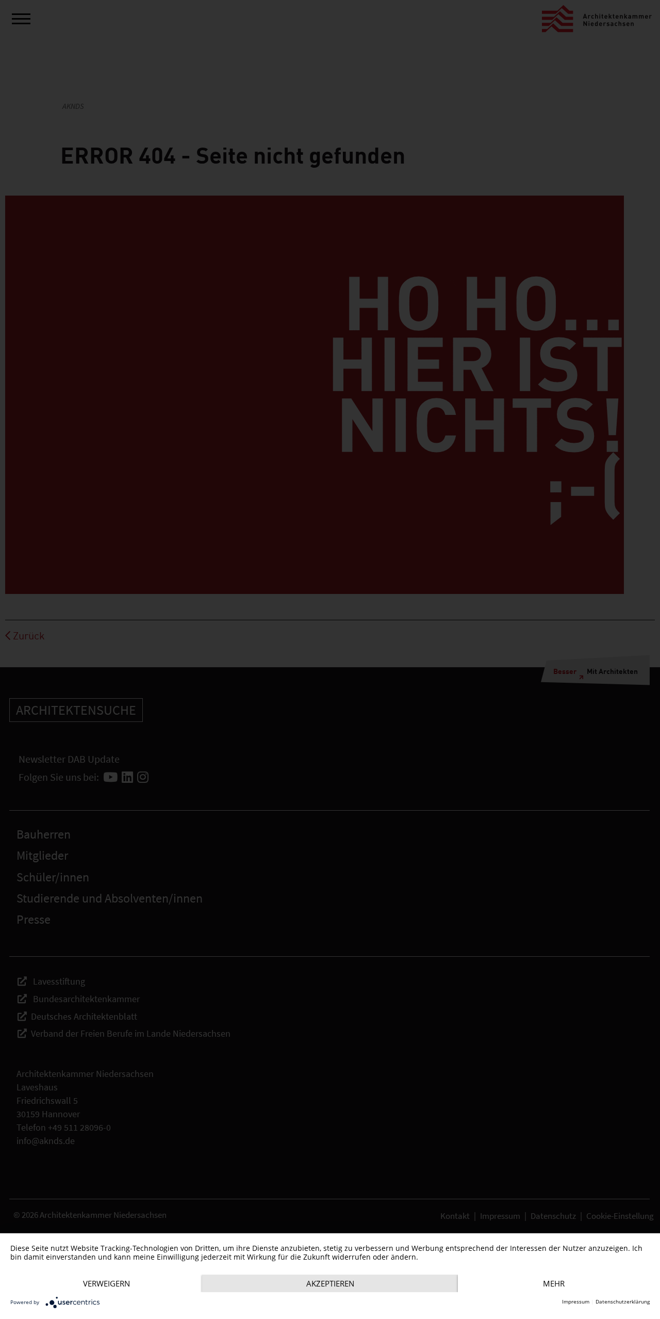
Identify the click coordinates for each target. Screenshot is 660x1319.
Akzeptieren (330, 1283)
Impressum (575, 1301)
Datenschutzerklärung (623, 1301)
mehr (554, 1283)
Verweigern (106, 1283)
